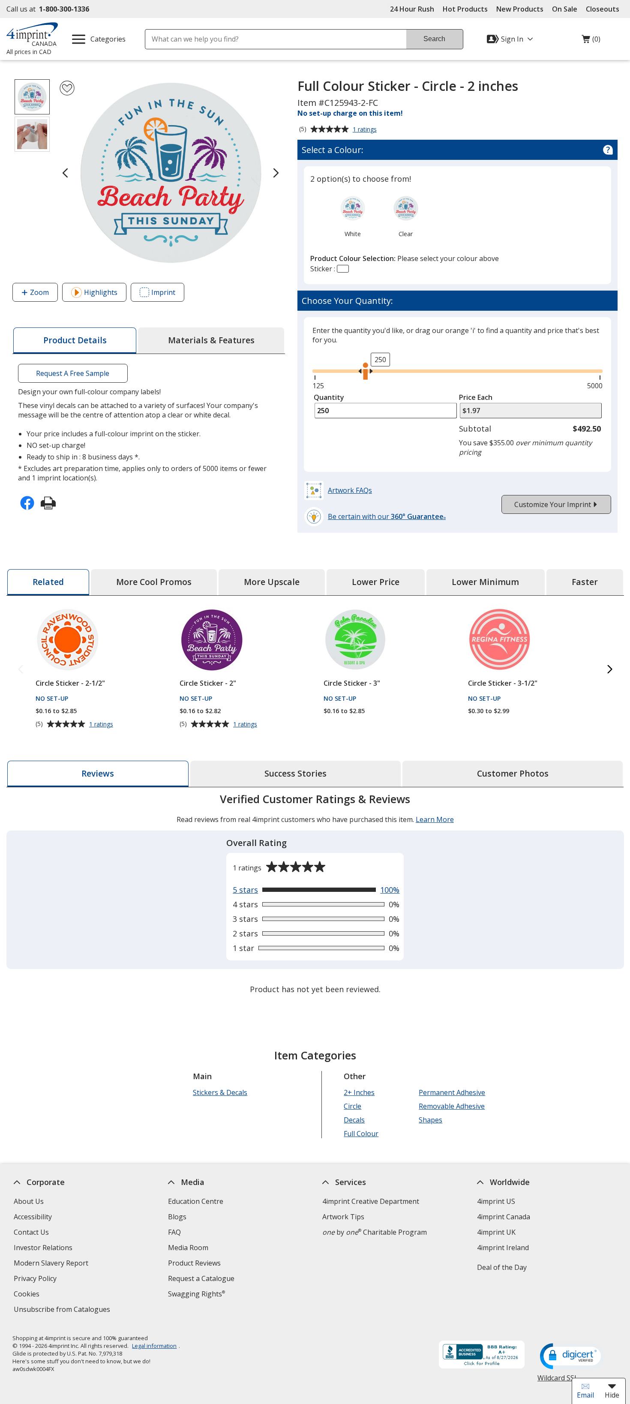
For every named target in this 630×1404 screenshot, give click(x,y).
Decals (354, 1120)
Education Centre (195, 1201)
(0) (591, 41)
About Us (29, 1201)
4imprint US (496, 1201)
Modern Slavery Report (52, 1264)
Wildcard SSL (557, 1381)
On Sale (564, 9)
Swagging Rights (196, 1294)
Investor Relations (44, 1248)
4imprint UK (496, 1232)
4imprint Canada (503, 1216)
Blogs (177, 1216)
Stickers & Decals (220, 1092)
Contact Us (31, 1232)
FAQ (174, 1232)
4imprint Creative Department (370, 1201)
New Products (519, 9)
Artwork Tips (343, 1216)
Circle (352, 1106)
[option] (353, 215)
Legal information (154, 1346)
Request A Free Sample (72, 373)
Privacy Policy (36, 1279)
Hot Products (465, 9)
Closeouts (602, 9)
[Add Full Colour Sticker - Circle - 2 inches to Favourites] (67, 88)
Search (434, 38)
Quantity (329, 397)
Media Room (188, 1247)
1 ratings (366, 129)
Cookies (28, 1295)
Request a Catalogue (201, 1278)
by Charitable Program (374, 1232)
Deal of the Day (501, 1267)
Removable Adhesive (452, 1106)
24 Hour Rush (412, 9)
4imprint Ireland (502, 1247)
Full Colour (361, 1133)
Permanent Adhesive (452, 1092)
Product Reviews (194, 1263)
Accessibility (33, 1216)
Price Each (475, 397)
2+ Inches (359, 1092)
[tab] (74, 340)
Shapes (430, 1120)
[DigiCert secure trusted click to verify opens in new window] (572, 1357)
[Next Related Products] (609, 669)
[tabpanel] (315, 895)
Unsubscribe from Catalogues (63, 1310)
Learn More (435, 819)
